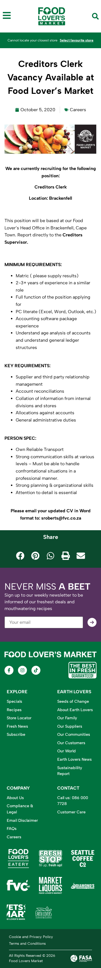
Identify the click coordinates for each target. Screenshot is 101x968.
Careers (78, 109)
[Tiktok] (35, 670)
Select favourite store (76, 40)
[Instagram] (22, 670)
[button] (20, 555)
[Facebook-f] (8, 670)
